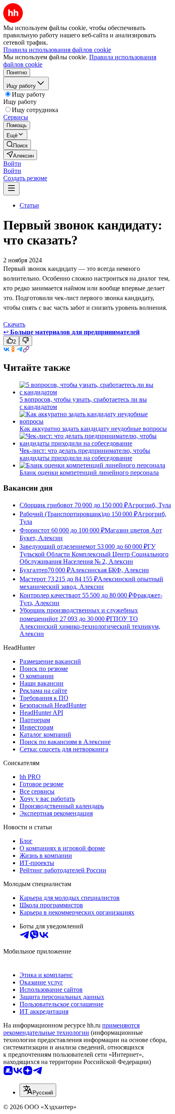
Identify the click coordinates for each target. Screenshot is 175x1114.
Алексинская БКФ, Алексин (109, 570)
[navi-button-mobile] (11, 188)
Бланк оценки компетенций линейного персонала (89, 472)
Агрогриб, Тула (149, 505)
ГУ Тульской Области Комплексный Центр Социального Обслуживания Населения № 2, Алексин (94, 554)
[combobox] (38, 1090)
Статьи (29, 205)
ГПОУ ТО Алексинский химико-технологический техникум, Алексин (90, 626)
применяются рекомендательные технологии (71, 1029)
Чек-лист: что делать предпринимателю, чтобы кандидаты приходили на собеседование (85, 454)
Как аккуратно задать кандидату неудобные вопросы (93, 428)
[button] (12, 163)
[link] (17, 145)
